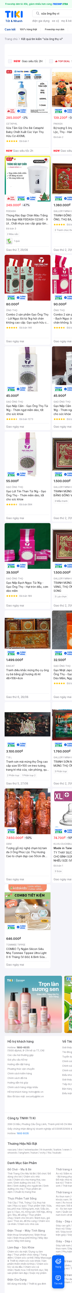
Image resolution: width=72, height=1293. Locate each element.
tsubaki (57, 1152)
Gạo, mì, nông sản (25, 1211)
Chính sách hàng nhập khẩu (22, 1087)
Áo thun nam (63, 1196)
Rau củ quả (19, 1205)
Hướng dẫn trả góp (17, 1082)
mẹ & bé (66, 20)
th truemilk (46, 1149)
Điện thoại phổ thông (25, 1237)
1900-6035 (23, 1047)
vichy (43, 1152)
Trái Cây (12, 1202)
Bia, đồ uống (19, 1214)
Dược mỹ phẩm (38, 1273)
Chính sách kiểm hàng (19, 1073)
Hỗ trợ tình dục (35, 1270)
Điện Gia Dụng (16, 1279)
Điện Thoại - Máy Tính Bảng (26, 1230)
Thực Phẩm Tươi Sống (21, 1198)
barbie (57, 1149)
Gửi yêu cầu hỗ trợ (17, 1059)
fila (49, 1152)
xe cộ (55, 20)
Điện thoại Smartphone (20, 1234)
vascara (11, 1149)
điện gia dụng (41, 20)
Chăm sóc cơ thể (24, 1257)
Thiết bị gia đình (37, 1283)
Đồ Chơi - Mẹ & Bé (19, 1169)
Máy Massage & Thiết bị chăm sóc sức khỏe (29, 1259)
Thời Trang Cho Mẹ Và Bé (21, 1173)
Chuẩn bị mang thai (25, 1191)
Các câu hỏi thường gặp (20, 1055)
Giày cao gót (63, 1225)
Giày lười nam (63, 1245)
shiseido (12, 1152)
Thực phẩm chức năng (26, 1254)
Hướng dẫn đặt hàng (18, 1064)
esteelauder (31, 1149)
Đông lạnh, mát (30, 1208)
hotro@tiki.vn (36, 1091)
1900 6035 (23, 1133)
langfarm (24, 1152)
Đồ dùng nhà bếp (16, 1283)
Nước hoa (20, 1270)
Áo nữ (59, 1173)
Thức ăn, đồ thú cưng (25, 1221)
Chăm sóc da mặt (17, 1251)
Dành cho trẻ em (24, 1217)
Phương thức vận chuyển (21, 1068)
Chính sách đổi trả (17, 1078)
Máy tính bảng (23, 1240)
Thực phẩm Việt (36, 1205)
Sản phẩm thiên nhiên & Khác (26, 1262)
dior (20, 1149)
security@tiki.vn (35, 1096)
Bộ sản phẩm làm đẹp (27, 1271)
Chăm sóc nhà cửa (28, 1224)
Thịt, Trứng (25, 1202)
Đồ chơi (42, 1173)
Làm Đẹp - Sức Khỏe (20, 1247)
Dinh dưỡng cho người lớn (28, 1185)
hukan (34, 1152)
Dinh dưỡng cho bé (24, 1182)
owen (66, 1149)
